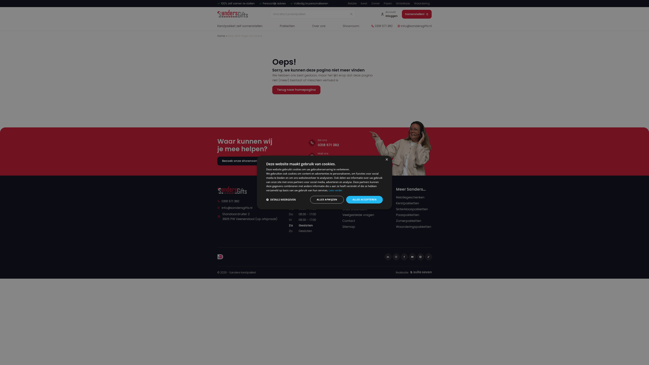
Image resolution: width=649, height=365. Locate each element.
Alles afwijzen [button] (327, 199)
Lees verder (335, 190)
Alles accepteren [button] (364, 199)
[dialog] (324, 182)
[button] (281, 199)
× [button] (386, 159)
